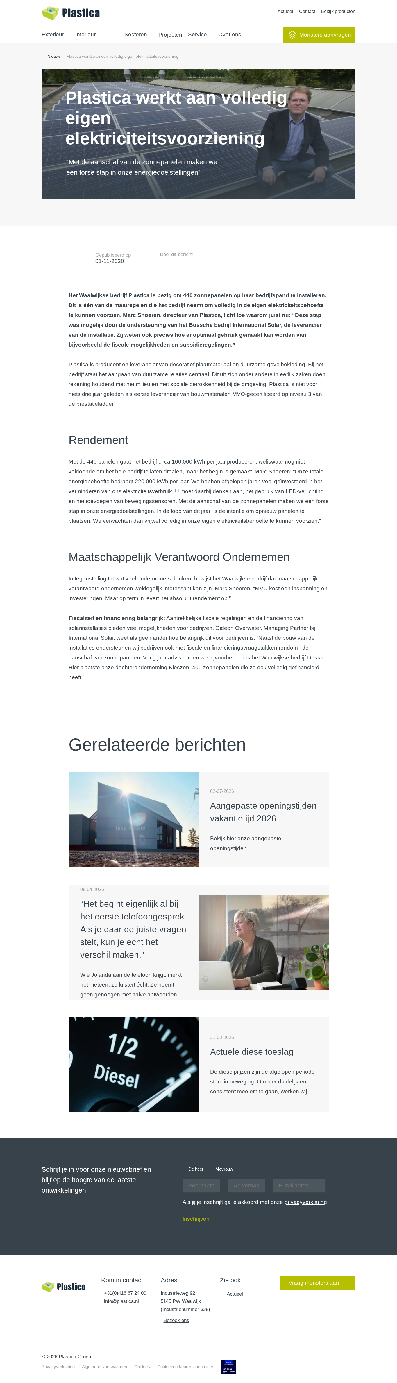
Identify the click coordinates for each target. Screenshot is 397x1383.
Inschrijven (196, 1219)
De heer (195, 1168)
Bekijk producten (338, 11)
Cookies (142, 1366)
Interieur (85, 34)
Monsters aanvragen (325, 35)
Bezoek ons (176, 1320)
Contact (307, 11)
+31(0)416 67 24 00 (125, 1293)
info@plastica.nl (121, 1301)
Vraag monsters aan (314, 1283)
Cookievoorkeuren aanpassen (185, 1366)
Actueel (285, 11)
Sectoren (135, 34)
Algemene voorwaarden (104, 1366)
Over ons (229, 34)
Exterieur (53, 34)
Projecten (170, 35)
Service (197, 34)
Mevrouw (224, 1168)
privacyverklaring (306, 1202)
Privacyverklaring (58, 1366)
